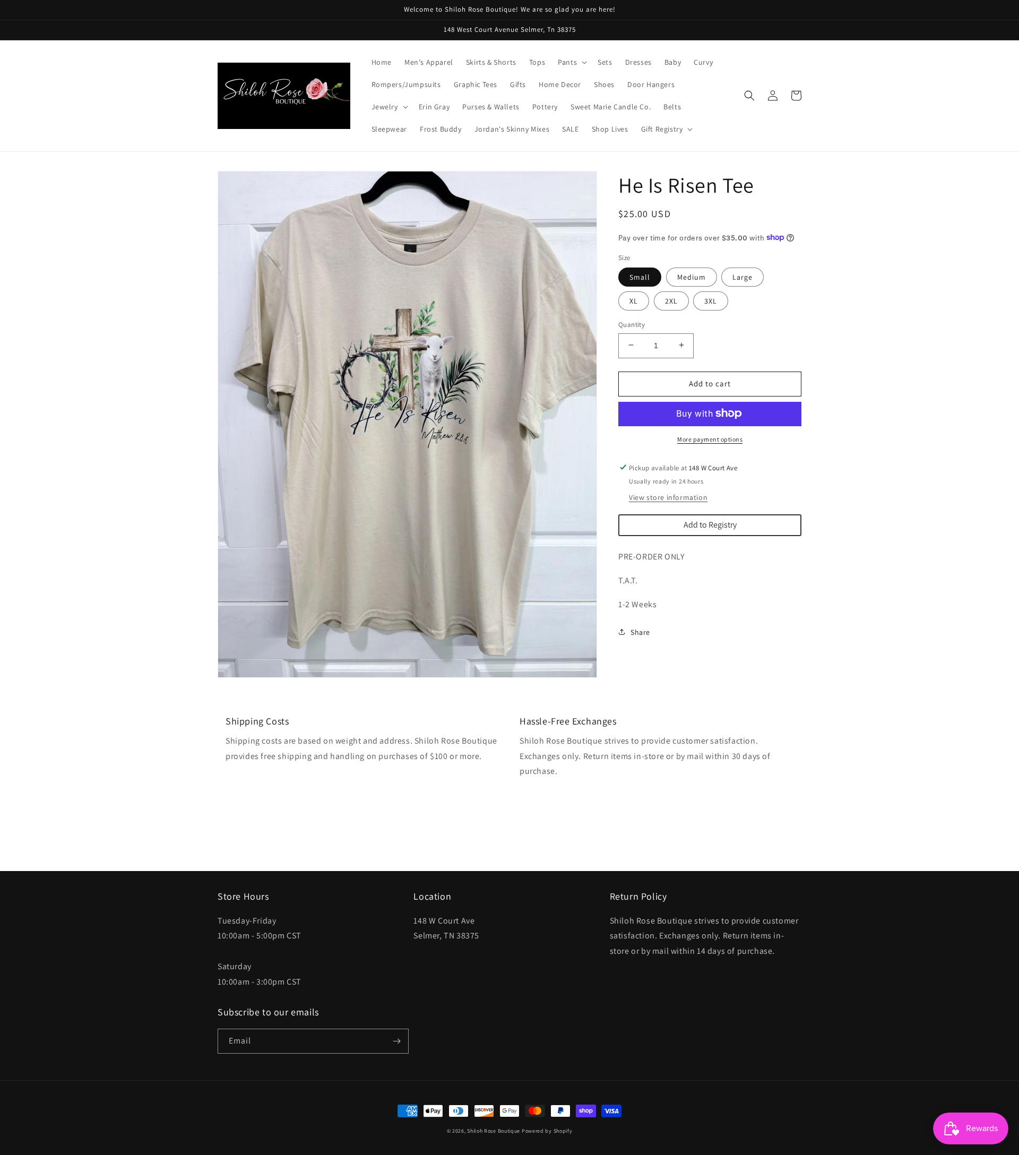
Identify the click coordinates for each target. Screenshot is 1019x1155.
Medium (691, 276)
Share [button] (640, 631)
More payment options (709, 439)
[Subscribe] (396, 1041)
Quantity (631, 324)
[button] (571, 62)
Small (639, 276)
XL (633, 300)
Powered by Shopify (547, 1130)
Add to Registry (710, 524)
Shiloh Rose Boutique (493, 1130)
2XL (671, 300)
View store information (668, 497)
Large (742, 276)
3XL (710, 300)
